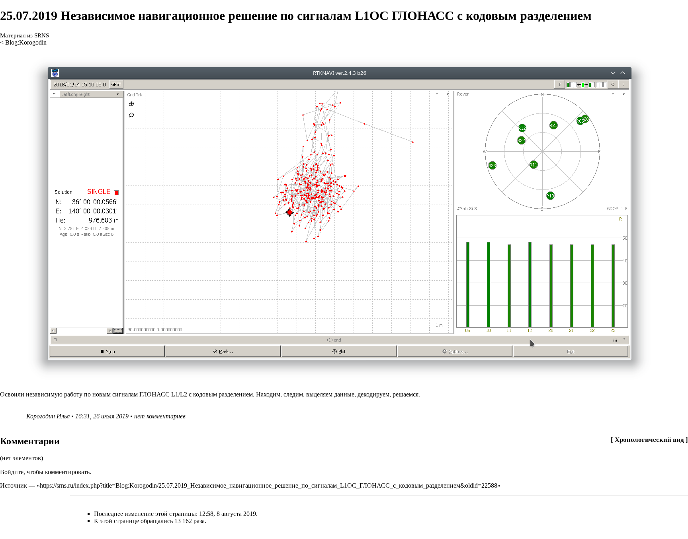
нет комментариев (160, 416)
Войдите (11, 472)
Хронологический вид (649, 439)
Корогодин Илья (48, 416)
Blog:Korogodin (26, 42)
